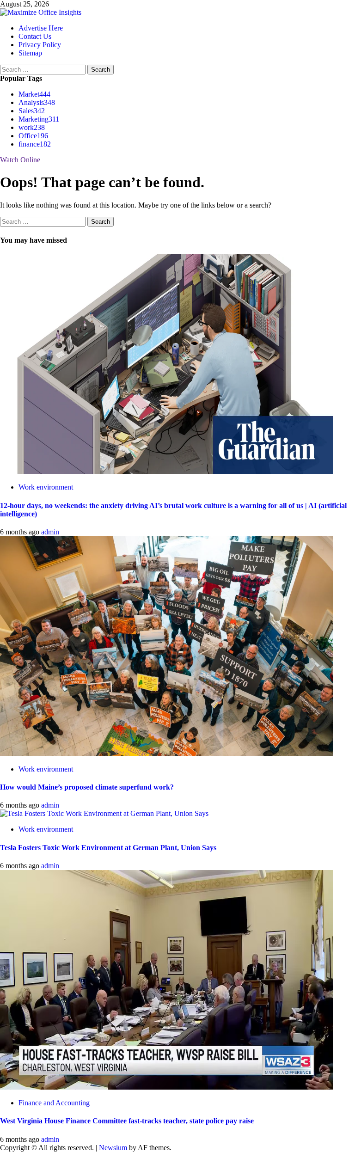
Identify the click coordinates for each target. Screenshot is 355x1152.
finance (34, 144)
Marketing (38, 119)
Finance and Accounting (54, 1103)
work (31, 127)
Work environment (45, 487)
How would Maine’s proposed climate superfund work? (87, 787)
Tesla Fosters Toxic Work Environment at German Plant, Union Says (108, 848)
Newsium (113, 1148)
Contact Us (34, 36)
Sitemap (30, 53)
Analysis (36, 102)
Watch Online (20, 160)
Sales (31, 111)
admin (50, 532)
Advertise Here (40, 28)
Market (34, 94)
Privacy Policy (39, 45)
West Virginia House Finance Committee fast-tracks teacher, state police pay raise (127, 1121)
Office (33, 136)
